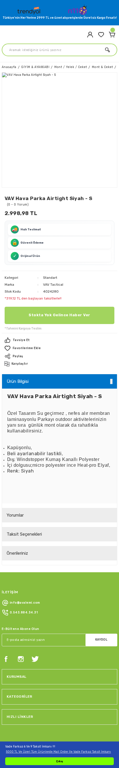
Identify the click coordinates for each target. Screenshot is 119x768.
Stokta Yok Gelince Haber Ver (59, 315)
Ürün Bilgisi (18, 381)
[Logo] (29, 9)
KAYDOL (101, 639)
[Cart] (112, 34)
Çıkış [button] (59, 761)
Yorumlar (15, 515)
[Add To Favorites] (59, 348)
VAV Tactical (53, 285)
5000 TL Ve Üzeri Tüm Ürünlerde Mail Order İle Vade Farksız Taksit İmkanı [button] (58, 752)
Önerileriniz (17, 553)
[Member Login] (90, 34)
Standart (50, 278)
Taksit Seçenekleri (24, 534)
